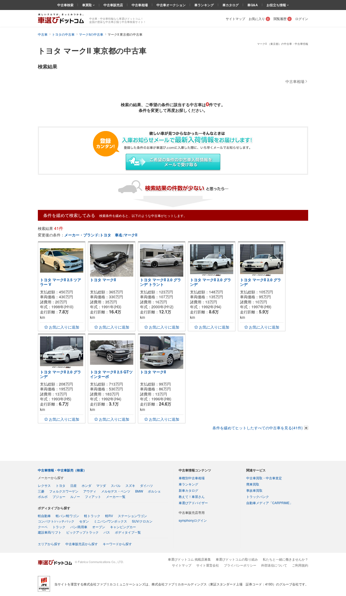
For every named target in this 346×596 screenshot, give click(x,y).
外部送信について (274, 565)
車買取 (87, 4)
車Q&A (252, 4)
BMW (139, 491)
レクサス (44, 485)
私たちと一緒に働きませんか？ (285, 559)
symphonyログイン (193, 520)
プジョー (58, 496)
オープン (98, 526)
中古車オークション (171, 4)
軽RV (109, 515)
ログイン (301, 18)
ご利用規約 (300, 565)
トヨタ (60, 485)
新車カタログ (188, 490)
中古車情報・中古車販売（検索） (62, 470)
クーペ (43, 526)
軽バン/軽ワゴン (67, 515)
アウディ (89, 491)
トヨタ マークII (103, 279)
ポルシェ (154, 491)
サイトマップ (235, 18)
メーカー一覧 (115, 496)
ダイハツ (146, 485)
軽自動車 (44, 515)
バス (107, 532)
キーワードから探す (117, 543)
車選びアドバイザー (193, 502)
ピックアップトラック (82, 532)
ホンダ (86, 485)
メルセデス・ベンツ (115, 491)
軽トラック (92, 515)
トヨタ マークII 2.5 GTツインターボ (111, 374)
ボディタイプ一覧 (128, 532)
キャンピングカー (123, 526)
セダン (84, 521)
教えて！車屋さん (192, 496)
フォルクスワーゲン (63, 491)
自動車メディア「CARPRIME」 (269, 502)
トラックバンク (257, 496)
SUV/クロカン (142, 521)
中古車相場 (140, 4)
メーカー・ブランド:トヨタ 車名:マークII (100, 234)
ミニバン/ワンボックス (110, 521)
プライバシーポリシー (240, 565)
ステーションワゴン (132, 515)
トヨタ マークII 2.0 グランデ (210, 282)
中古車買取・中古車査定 (264, 478)
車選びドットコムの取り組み (237, 559)
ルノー (75, 496)
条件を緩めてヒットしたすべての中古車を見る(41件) (257, 427)
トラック (58, 526)
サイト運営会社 (207, 565)
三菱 (41, 491)
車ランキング (204, 4)
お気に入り (259, 18)
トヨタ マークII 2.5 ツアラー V (60, 282)
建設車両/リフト (49, 532)
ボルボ (43, 496)
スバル (116, 485)
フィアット (93, 496)
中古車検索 (65, 4)
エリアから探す (49, 543)
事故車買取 (254, 490)
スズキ (130, 485)
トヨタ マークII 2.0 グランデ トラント (160, 282)
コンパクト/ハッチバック (56, 521)
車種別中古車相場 (192, 478)
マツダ (101, 485)
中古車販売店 (113, 4)
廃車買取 (252, 484)
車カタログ (230, 4)
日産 (73, 485)
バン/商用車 (78, 526)
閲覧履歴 (282, 18)
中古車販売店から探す (81, 543)
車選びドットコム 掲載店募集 (189, 559)
